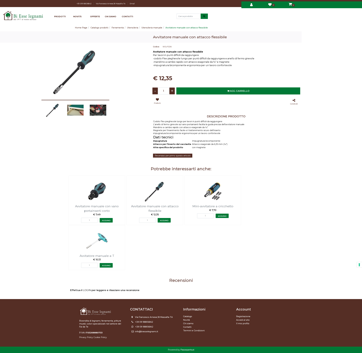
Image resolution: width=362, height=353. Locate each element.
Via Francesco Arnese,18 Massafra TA (110, 4)
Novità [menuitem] (186, 320)
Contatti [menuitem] (187, 327)
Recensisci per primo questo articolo (173, 155)
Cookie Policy (100, 337)
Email (132, 4)
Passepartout (187, 349)
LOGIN (87, 290)
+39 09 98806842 (144, 322)
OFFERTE (95, 16)
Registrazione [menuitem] (243, 316)
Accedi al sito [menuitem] (243, 320)
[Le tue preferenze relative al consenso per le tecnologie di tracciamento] (359, 264)
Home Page (81, 27)
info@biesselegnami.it (146, 331)
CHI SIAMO (110, 16)
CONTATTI (127, 16)
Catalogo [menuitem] (187, 316)
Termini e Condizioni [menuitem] (194, 330)
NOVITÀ (77, 16)
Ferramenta (118, 27)
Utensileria (132, 27)
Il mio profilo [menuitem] (242, 323)
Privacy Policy (86, 337)
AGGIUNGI (106, 220)
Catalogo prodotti (99, 27)
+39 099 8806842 (84, 4)
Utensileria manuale (151, 27)
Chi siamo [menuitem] (188, 323)
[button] (204, 16)
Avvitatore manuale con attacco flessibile (186, 27)
